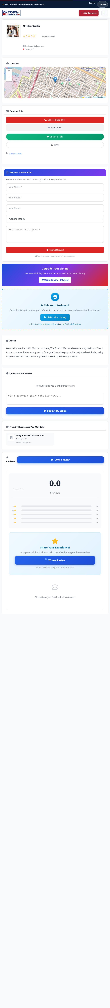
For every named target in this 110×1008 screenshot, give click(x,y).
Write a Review (62, 459)
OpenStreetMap (99, 97)
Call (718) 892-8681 (57, 119)
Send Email (56, 127)
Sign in (92, 3)
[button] (55, 80)
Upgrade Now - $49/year (56, 280)
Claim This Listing (56, 317)
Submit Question (57, 410)
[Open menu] (104, 13)
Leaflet (87, 97)
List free (102, 4)
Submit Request (56, 250)
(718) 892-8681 (15, 153)
